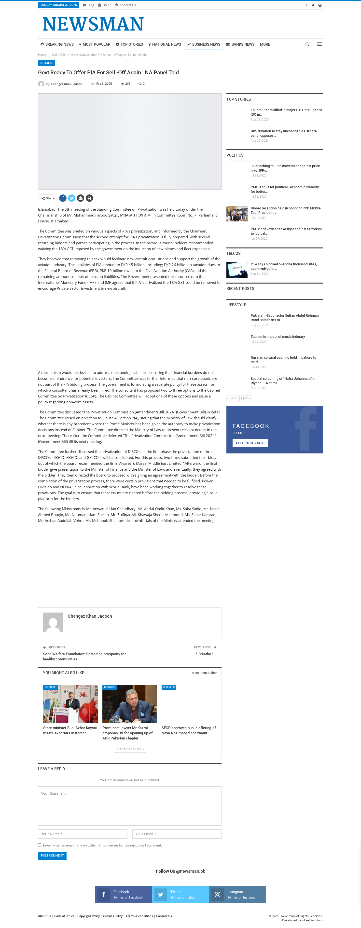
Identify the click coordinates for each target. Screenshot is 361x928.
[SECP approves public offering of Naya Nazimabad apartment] (189, 704)
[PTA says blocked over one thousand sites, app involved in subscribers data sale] (237, 270)
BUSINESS (46, 63)
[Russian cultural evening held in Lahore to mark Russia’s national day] (237, 363)
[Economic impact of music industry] (237, 342)
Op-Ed (106, 5)
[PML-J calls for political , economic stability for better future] (237, 193)
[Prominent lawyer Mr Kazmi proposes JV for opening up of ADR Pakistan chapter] (129, 704)
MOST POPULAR (96, 44)
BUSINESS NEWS (206, 44)
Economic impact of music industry (278, 337)
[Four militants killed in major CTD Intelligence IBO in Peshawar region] (237, 115)
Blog (91, 5)
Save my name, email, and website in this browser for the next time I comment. (102, 845)
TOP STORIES (132, 44)
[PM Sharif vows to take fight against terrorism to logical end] (237, 235)
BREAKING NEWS (59, 44)
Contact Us (128, 5)
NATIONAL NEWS (166, 44)
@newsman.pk (190, 871)
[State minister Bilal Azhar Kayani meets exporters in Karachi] (70, 704)
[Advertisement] (130, 329)
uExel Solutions (312, 920)
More (265, 44)
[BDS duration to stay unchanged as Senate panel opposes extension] (237, 137)
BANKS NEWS (243, 44)
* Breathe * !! (206, 654)
